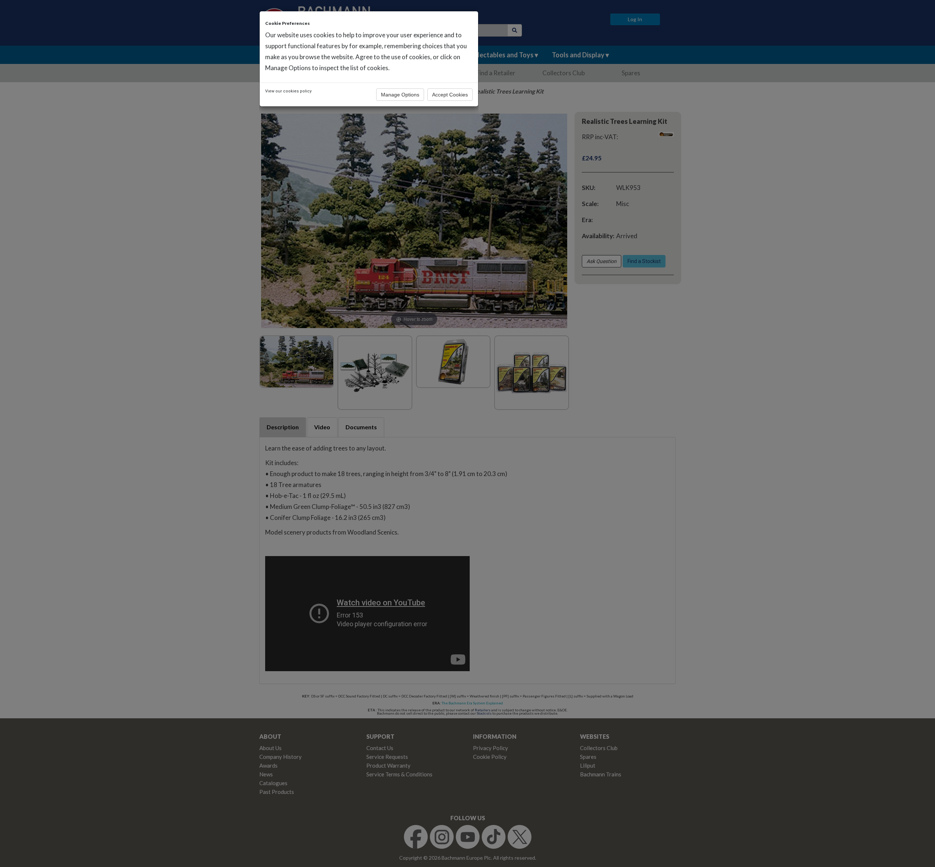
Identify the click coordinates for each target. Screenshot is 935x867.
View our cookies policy (288, 91)
